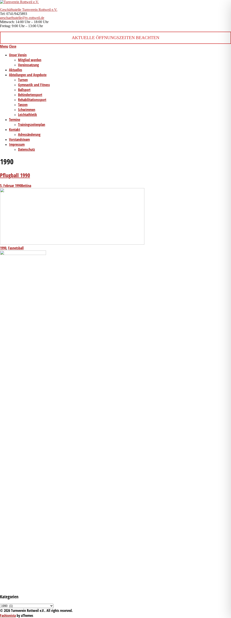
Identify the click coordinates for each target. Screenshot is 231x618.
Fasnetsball (16, 247)
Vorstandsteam (19, 139)
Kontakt (14, 129)
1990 (3, 247)
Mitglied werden (29, 59)
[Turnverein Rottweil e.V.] (19, 2)
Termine (14, 119)
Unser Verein (18, 54)
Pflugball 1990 (15, 175)
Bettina (26, 185)
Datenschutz (26, 149)
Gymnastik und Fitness (34, 84)
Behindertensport (30, 94)
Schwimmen (26, 109)
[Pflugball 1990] (72, 243)
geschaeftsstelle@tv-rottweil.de (22, 18)
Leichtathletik (27, 114)
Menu (4, 46)
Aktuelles (15, 69)
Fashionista (8, 615)
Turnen (23, 79)
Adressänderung (29, 134)
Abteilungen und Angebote (27, 74)
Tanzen (23, 104)
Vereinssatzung (28, 64)
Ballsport (24, 89)
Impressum (17, 144)
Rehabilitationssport (32, 99)
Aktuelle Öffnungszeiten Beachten (115, 37)
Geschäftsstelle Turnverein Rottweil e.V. (28, 10)
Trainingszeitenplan (31, 124)
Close (12, 46)
